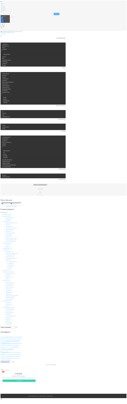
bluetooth (9, 337)
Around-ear (8, 304)
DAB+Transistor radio (11, 295)
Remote (3, 354)
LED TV (7, 324)
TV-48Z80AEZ (10, 356)
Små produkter (9, 273)
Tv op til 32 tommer (10, 241)
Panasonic (5, 352)
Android (3, 337)
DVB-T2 (2, 340)
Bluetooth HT (9, 298)
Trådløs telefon (6, 248)
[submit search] (2, 18)
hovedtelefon (17, 345)
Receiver (8, 288)
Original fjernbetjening (7, 349)
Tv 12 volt (8, 234)
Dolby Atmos (5, 338)
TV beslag (8, 322)
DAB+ (18, 337)
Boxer (7, 244)
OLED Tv (8, 236)
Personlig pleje (9, 217)
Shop (40, 191)
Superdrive (19, 354)
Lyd (9, 268)
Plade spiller (8, 226)
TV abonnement (6, 243)
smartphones (11, 261)
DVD (7, 317)
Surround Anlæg (9, 283)
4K (1, 337)
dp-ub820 (14, 338)
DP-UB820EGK (19, 338)
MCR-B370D (10, 347)
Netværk (10, 263)
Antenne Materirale (10, 258)
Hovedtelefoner (3, 347)
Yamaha (9, 360)
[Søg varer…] (2, 21)
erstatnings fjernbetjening (12, 341)
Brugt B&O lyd (9, 297)
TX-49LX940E (18, 373)
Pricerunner (6, 221)
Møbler (7, 321)
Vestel (16, 358)
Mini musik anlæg (9, 232)
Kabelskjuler (11, 315)
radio (20, 352)
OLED (14, 347)
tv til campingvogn (12, 358)
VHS (18, 358)
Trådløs (7, 302)
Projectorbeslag (9, 309)
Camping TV (8, 310)
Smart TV (15, 354)
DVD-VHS (8, 276)
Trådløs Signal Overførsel (11, 253)
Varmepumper (6, 214)
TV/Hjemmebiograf (7, 307)
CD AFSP (8, 290)
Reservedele (9, 251)
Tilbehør (5, 249)
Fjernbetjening (9, 254)
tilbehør (2, 356)
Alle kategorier (4, 212)
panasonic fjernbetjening (13, 352)
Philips (18, 352)
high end (13, 345)
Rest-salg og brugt (7, 271)
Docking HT (8, 282)
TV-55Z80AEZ (16, 356)
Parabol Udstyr (9, 256)
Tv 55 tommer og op (10, 238)
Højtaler (8, 231)
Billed (9, 266)
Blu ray (7, 319)
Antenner (10, 265)
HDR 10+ (10, 345)
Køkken (7, 219)
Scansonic (10, 354)
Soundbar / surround (10, 227)
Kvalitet (6, 347)
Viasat (7, 246)
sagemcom (6, 354)
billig (5, 337)
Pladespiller (8, 292)
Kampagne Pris (6, 216)
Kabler (7, 260)
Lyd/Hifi (5, 280)
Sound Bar (8, 285)
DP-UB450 (11, 338)
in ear (7, 305)
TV (6, 278)
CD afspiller (14, 337)
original (17, 347)
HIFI (7, 224)
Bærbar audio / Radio (10, 222)
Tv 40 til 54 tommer (10, 239)
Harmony (6, 345)
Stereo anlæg (9, 287)
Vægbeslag (3, 360)
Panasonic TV (9, 312)
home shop (40, 188)
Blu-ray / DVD (9, 229)
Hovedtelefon (6, 300)
